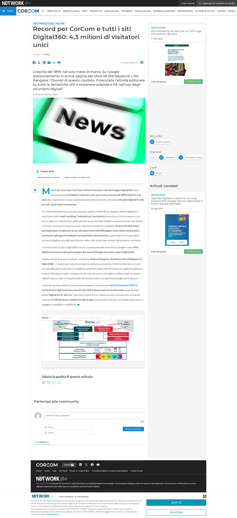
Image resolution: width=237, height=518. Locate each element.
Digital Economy (71, 11)
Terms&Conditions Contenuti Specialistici (110, 471)
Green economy (143, 11)
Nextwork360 (42, 483)
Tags (54, 471)
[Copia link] (54, 62)
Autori (47, 471)
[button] (8, 11)
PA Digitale (126, 11)
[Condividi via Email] (49, 62)
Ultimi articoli (54, 11)
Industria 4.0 (96, 11)
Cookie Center (136, 471)
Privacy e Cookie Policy (79, 471)
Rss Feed (63, 471)
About (39, 471)
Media (46, 54)
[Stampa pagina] (59, 62)
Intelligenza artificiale (164, 11)
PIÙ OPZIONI (176, 512)
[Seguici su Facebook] (92, 465)
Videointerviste (185, 11)
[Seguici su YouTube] (98, 465)
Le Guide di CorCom (205, 11)
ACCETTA (176, 502)
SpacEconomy (112, 11)
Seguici (67, 464)
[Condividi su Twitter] (39, 62)
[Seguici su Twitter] (86, 465)
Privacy (231, 11)
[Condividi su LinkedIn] (44, 62)
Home (36, 54)
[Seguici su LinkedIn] (80, 465)
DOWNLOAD (193, 81)
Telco (84, 11)
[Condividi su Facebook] (34, 62)
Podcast (221, 11)
